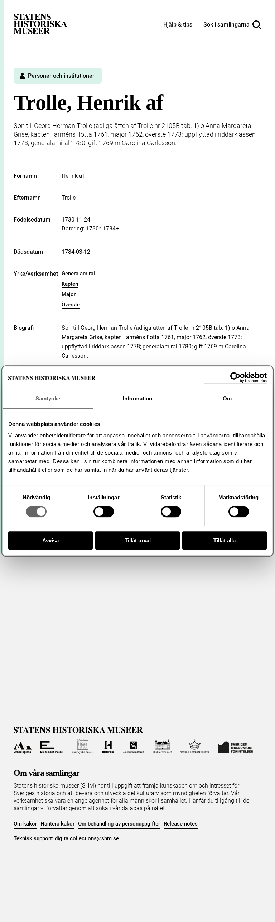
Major (69, 294)
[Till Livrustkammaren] (133, 746)
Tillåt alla (224, 540)
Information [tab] (137, 398)
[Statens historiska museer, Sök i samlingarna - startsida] (40, 23)
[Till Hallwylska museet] (82, 746)
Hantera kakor (57, 824)
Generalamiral (78, 273)
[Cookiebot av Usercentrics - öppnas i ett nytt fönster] (235, 377)
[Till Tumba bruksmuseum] (194, 746)
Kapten (70, 284)
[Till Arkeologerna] (22, 746)
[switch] (103, 511)
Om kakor (25, 824)
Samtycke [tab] (47, 398)
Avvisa (50, 540)
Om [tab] (227, 398)
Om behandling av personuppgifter (119, 824)
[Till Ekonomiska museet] (51, 746)
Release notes (181, 824)
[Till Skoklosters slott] (162, 746)
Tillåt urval (138, 540)
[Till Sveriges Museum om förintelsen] (235, 746)
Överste (71, 304)
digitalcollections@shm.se (87, 838)
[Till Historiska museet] (108, 746)
